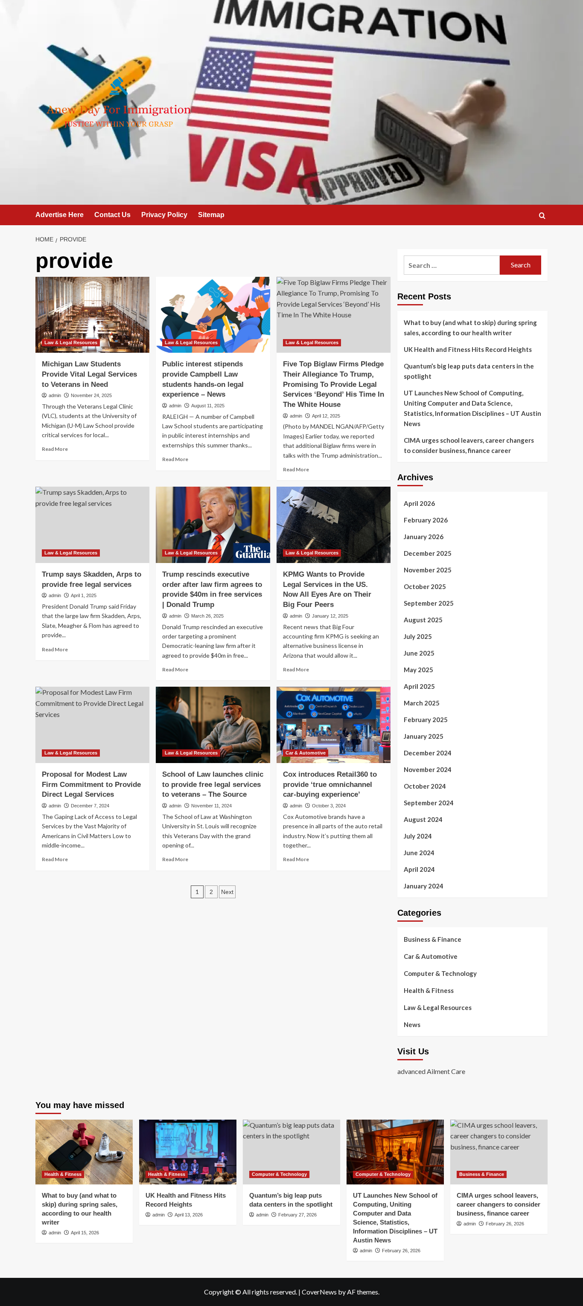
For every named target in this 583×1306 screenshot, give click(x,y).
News (412, 1024)
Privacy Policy (164, 214)
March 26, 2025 (207, 615)
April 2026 (419, 503)
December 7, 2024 (90, 805)
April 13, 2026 (189, 1214)
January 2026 (423, 536)
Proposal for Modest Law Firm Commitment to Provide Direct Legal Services (91, 784)
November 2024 (428, 769)
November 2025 (428, 570)
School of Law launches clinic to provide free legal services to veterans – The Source (212, 784)
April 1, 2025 (83, 595)
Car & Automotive (306, 752)
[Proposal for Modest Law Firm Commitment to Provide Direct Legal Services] (92, 725)
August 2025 (423, 620)
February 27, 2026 (297, 1214)
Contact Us (112, 214)
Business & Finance (432, 939)
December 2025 (428, 553)
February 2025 (426, 719)
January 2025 (423, 736)
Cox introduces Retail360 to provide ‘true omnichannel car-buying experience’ (330, 784)
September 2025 (429, 603)
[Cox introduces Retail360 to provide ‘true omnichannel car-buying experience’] (334, 725)
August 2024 (423, 819)
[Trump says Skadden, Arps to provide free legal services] (92, 525)
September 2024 (429, 803)
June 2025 (419, 653)
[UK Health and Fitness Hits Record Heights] (187, 1152)
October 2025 (425, 586)
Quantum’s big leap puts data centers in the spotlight (469, 371)
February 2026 (426, 520)
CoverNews (319, 1292)
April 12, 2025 (326, 415)
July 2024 (418, 836)
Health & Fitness (429, 990)
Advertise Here (59, 214)
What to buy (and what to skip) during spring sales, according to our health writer (470, 328)
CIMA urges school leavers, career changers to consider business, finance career (469, 445)
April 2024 (419, 869)
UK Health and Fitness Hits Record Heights (468, 349)
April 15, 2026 (85, 1232)
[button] (542, 215)
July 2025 (418, 636)
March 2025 (422, 703)
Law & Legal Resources (70, 342)
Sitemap (211, 214)
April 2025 (419, 686)
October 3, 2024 (329, 805)
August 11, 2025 (207, 405)
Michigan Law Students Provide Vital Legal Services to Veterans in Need (89, 374)
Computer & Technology (440, 973)
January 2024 (423, 886)
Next (227, 891)
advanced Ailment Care (431, 1071)
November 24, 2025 (91, 395)
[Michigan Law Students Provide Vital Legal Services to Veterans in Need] (92, 315)
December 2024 (428, 753)
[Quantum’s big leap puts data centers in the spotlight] (291, 1152)
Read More (55, 449)
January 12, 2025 (330, 615)
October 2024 (425, 786)
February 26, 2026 (401, 1250)
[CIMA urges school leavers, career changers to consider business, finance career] (499, 1152)
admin (55, 395)
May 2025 (418, 669)
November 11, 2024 (211, 805)
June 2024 (419, 852)
